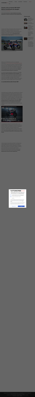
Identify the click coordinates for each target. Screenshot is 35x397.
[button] (17, 198)
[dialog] (17, 198)
